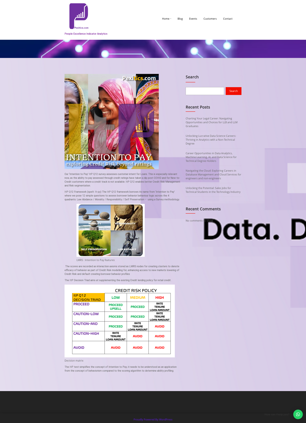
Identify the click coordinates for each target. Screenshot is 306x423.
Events (193, 18)
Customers (210, 18)
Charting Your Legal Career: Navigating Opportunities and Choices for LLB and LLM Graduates (211, 122)
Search (192, 76)
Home (165, 18)
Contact (228, 18)
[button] (298, 414)
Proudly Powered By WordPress (153, 419)
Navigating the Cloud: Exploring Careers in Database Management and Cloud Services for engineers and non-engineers (213, 174)
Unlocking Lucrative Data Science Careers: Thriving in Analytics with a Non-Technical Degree (211, 139)
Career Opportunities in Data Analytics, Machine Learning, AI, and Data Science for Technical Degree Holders (211, 157)
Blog (180, 18)
